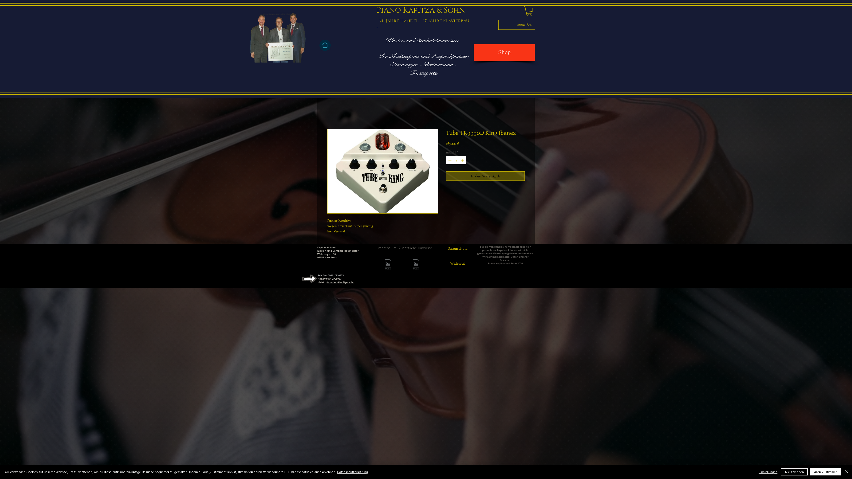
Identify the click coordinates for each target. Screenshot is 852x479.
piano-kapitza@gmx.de (340, 283)
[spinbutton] (456, 161)
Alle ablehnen (794, 472)
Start (331, 113)
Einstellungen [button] (768, 472)
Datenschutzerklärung (352, 472)
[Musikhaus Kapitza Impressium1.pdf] (416, 266)
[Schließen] (846, 471)
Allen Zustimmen (826, 472)
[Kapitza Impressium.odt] (388, 266)
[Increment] (463, 161)
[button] (529, 11)
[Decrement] (449, 161)
